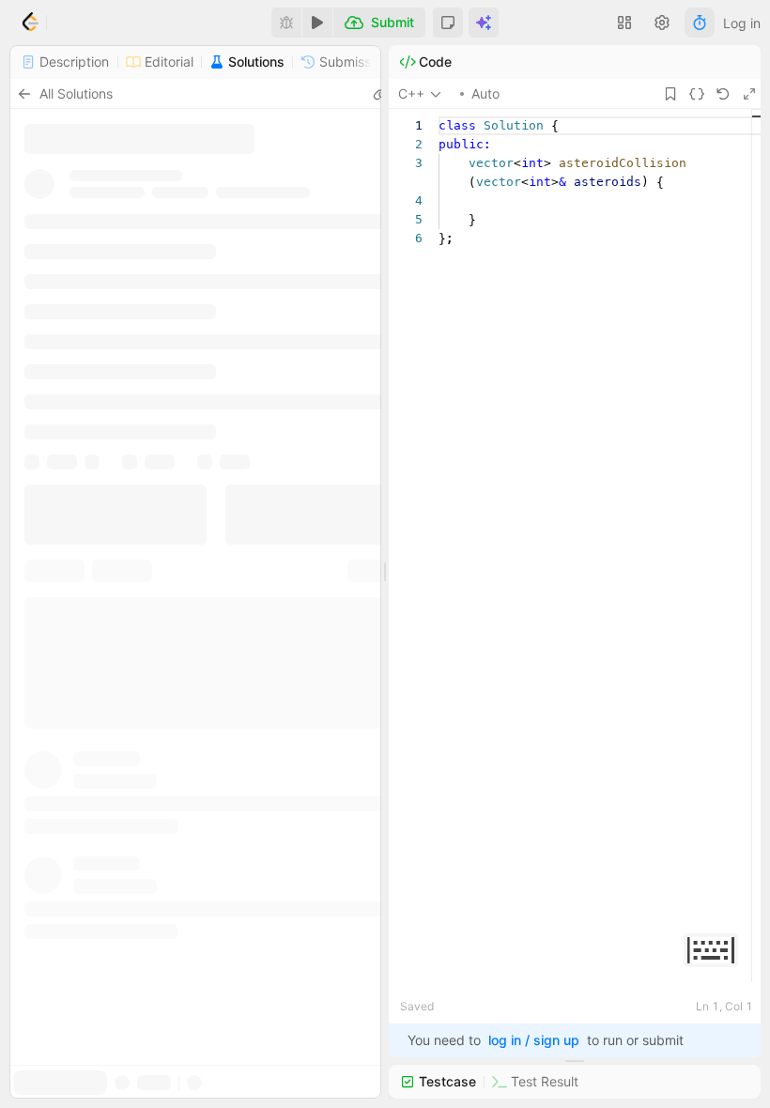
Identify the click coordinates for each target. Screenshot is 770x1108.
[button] (448, 23)
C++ (411, 93)
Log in (742, 23)
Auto (485, 93)
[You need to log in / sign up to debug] (286, 23)
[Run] (317, 23)
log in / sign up (533, 1040)
